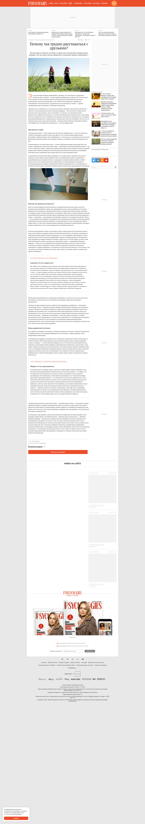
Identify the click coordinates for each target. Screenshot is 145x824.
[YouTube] (83, 542)
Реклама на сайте (52, 545)
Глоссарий (104, 3)
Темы (70, 3)
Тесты (114, 3)
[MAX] (62, 542)
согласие (63, 526)
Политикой (63, 528)
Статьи (56, 3)
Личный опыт (78, 3)
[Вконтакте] (72, 542)
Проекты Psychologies (101, 548)
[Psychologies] (37, 3)
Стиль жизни (88, 3)
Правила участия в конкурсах (96, 545)
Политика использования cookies (66, 548)
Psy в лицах (96, 3)
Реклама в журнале (64, 545)
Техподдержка (72, 550)
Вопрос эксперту (75, 545)
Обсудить (82, 39)
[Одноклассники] (78, 542)
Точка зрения (63, 3)
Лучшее (51, 3)
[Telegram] (67, 542)
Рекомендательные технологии (84, 548)
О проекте (44, 545)
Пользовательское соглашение (46, 548)
